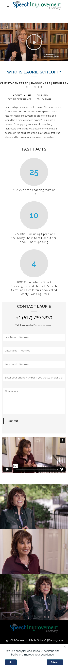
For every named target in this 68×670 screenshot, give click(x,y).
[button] (34, 42)
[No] (64, 646)
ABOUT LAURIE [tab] (22, 95)
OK (10, 662)
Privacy (55, 662)
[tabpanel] (34, 122)
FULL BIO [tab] (42, 95)
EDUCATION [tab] (43, 99)
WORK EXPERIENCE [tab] (20, 99)
